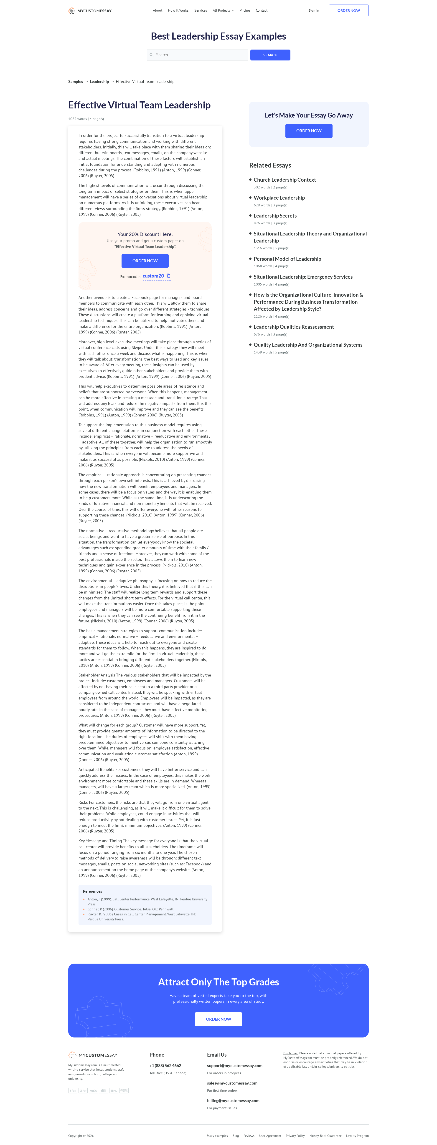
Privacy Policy (295, 1136)
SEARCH (270, 55)
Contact (261, 10)
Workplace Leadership (279, 198)
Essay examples (217, 1136)
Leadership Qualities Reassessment (294, 327)
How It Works (178, 10)
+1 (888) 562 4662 (165, 1065)
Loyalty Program (357, 1136)
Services (200, 10)
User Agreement (270, 1136)
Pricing (245, 10)
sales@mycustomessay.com (232, 1082)
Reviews (249, 1136)
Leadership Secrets (275, 216)
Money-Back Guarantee (326, 1136)
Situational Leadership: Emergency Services (303, 277)
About (157, 10)
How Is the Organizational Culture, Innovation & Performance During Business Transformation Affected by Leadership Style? (308, 302)
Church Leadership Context (285, 180)
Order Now (145, 260)
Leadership (99, 81)
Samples (75, 81)
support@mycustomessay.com (234, 1065)
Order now (349, 10)
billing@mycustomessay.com (233, 1100)
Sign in (314, 10)
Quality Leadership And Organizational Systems (308, 345)
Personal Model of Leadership (287, 259)
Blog (236, 1136)
